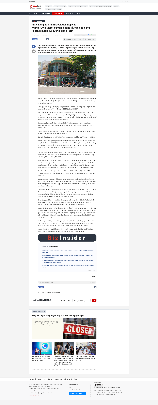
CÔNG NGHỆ (69, 13)
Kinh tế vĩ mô (48, 379)
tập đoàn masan (56, 292)
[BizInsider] (38, 21)
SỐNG (78, 13)
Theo (67, 282)
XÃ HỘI (36, 13)
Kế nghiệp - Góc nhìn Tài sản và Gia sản (100, 6)
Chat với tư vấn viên (77, 394)
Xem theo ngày (66, 300)
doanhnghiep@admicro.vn (78, 390)
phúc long (48, 292)
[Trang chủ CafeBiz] (30, 13)
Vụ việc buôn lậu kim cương (53, 9)
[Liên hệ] (47, 39)
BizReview (48, 6)
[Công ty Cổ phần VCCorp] (98, 384)
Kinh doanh (58, 35)
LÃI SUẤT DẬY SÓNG (60, 6)
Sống (75, 379)
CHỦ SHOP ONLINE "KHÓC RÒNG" (78, 6)
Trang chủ (32, 379)
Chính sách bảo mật (34, 395)
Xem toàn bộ (91, 270)
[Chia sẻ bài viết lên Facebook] (34, 46)
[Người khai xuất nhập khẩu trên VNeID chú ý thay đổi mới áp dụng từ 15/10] (86, 348)
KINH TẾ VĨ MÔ (46, 13)
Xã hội (40, 379)
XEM (94, 300)
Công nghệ (68, 379)
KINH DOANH (58, 13)
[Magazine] (32, 1)
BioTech (116, 6)
